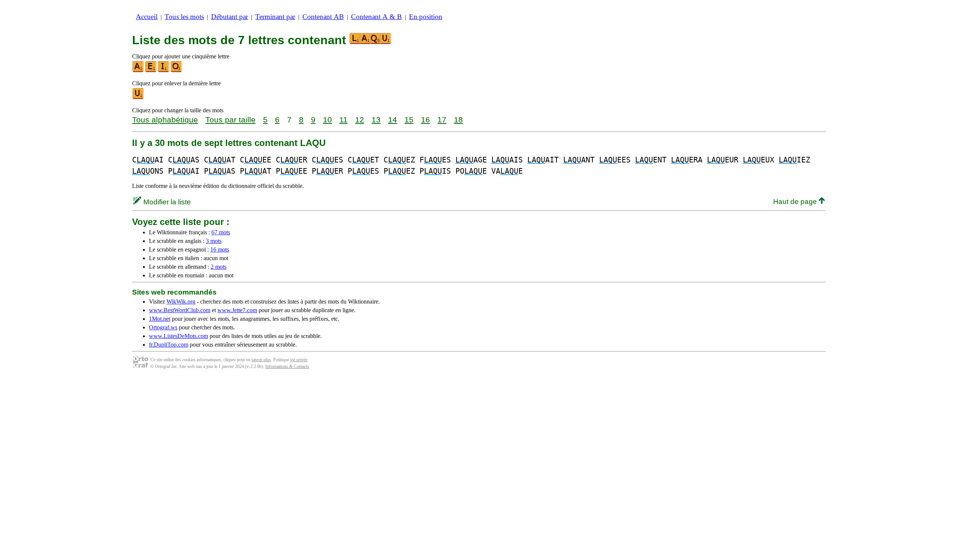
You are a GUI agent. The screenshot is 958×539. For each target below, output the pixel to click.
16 (425, 119)
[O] (176, 70)
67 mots (220, 232)
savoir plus (261, 359)
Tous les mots (184, 17)
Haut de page (796, 201)
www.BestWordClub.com (179, 310)
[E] (151, 70)
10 (327, 119)
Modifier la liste (166, 202)
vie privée (298, 359)
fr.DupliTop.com (168, 344)
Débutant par (229, 17)
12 (359, 119)
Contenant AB (323, 17)
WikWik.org (181, 301)
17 (441, 119)
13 (376, 119)
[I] (164, 70)
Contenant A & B (376, 17)
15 (409, 119)
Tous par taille (230, 119)
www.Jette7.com (237, 310)
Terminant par (275, 17)
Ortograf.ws (163, 327)
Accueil (147, 17)
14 (392, 119)
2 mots (218, 267)
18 (458, 119)
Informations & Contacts (287, 366)
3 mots (214, 241)
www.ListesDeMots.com (178, 336)
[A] (138, 70)
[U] (138, 97)
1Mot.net (159, 319)
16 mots (219, 249)
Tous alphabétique (165, 119)
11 (343, 119)
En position (425, 17)
